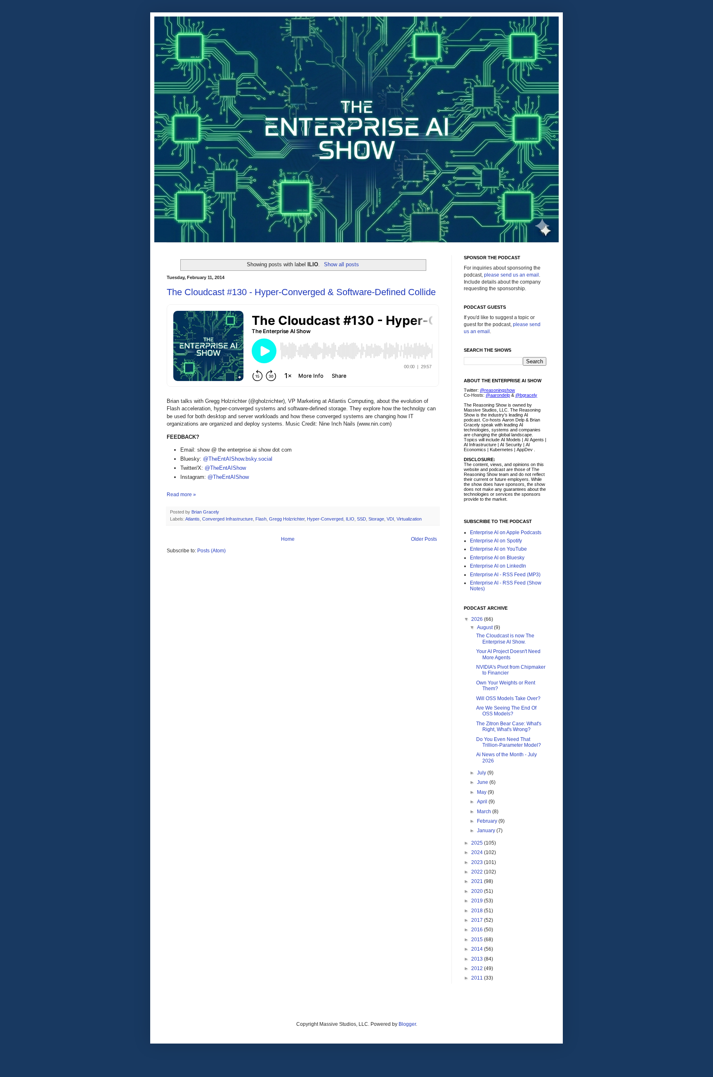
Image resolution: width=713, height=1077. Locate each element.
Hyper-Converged (325, 518)
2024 (477, 852)
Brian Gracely (205, 511)
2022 (477, 872)
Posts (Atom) (211, 551)
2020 (477, 891)
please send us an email (511, 275)
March (484, 811)
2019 (477, 901)
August (485, 627)
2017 (477, 920)
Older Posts (424, 539)
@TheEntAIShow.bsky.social (237, 459)
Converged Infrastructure (227, 518)
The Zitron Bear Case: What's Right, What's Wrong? (508, 726)
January (486, 830)
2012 (477, 968)
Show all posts (341, 264)
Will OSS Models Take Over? (508, 698)
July (482, 773)
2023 (477, 862)
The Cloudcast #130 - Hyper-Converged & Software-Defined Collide (301, 292)
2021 (477, 881)
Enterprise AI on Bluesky (497, 558)
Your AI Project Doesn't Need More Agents (508, 654)
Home (288, 539)
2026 (477, 619)
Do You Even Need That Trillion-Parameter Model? (508, 742)
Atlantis (192, 518)
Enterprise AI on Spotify (496, 541)
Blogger (407, 1024)
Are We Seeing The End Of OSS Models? (506, 711)
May (482, 792)
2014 (477, 949)
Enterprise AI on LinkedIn (498, 566)
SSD (361, 518)
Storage (376, 518)
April (483, 802)
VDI (390, 518)
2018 (477, 911)
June (483, 782)
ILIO (350, 518)
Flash (261, 518)
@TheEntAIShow (225, 468)
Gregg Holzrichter (287, 518)
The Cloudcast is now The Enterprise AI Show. (505, 638)
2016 (477, 930)
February (487, 821)
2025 (477, 843)
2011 (477, 978)
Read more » (181, 494)
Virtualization (409, 518)
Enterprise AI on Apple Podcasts (505, 532)
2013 (477, 959)
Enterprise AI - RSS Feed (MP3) (505, 575)
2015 (477, 939)
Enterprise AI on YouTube (498, 549)
